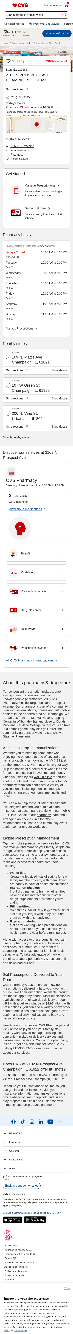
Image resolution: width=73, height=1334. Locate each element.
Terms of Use (20, 1330)
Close (67, 1288)
